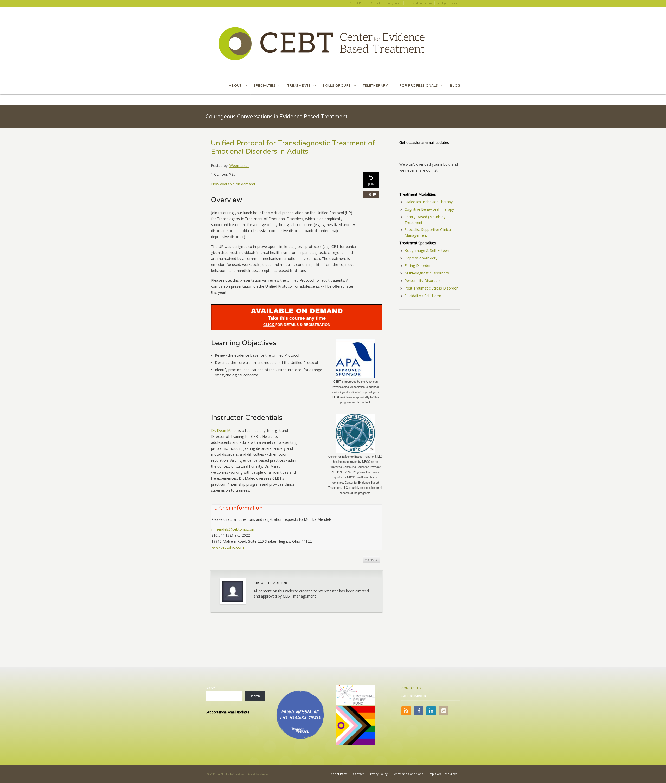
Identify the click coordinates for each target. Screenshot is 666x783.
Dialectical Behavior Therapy (429, 201)
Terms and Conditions (407, 774)
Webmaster (239, 165)
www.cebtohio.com (227, 547)
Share (371, 559)
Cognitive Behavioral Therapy (429, 209)
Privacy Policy (378, 774)
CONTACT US (411, 688)
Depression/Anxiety (421, 257)
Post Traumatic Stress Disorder (431, 288)
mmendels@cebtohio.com (233, 529)
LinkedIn (431, 710)
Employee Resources (442, 774)
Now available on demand (233, 184)
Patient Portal (338, 774)
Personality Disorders (423, 280)
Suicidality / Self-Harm (423, 295)
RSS (406, 710)
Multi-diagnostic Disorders (427, 273)
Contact (358, 774)
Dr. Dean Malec (224, 430)
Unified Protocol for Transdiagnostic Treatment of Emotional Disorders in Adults (293, 147)
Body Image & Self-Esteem (427, 250)
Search (210, 688)
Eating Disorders (418, 265)
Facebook (418, 710)
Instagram (443, 710)
